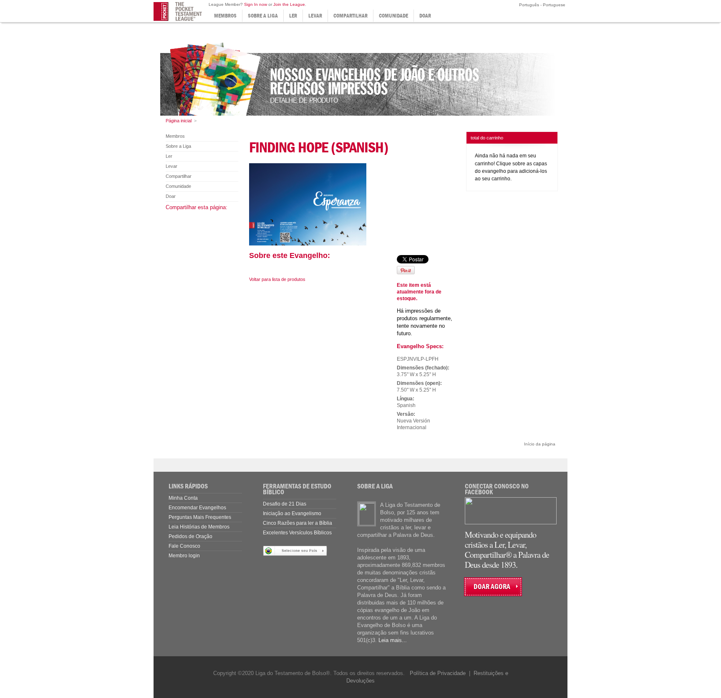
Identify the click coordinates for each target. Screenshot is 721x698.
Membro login (184, 556)
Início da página (539, 444)
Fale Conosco (184, 546)
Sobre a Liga (263, 16)
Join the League (289, 4)
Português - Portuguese (541, 5)
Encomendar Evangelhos (197, 508)
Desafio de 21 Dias (284, 504)
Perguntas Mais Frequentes (200, 517)
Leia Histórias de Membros (199, 527)
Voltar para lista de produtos (277, 279)
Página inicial (179, 120)
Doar (425, 16)
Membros (225, 16)
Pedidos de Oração (190, 536)
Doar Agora (492, 587)
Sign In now (255, 4)
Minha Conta (183, 498)
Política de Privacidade (438, 673)
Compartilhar (350, 16)
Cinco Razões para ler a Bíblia (297, 523)
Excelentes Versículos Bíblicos (297, 533)
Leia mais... (392, 640)
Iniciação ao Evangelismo (292, 513)
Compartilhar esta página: (196, 207)
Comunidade (393, 16)
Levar (315, 16)
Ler (293, 16)
